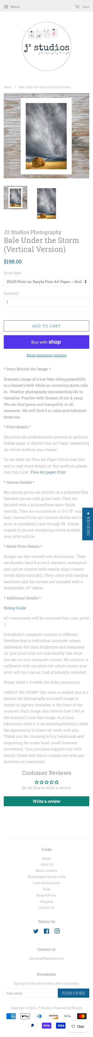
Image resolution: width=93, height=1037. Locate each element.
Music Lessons (46, 870)
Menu (15, 6)
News (46, 858)
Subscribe (73, 992)
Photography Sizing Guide (47, 877)
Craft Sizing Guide (46, 883)
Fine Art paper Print (48, 472)
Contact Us (46, 907)
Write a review (46, 801)
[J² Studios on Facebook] (46, 932)
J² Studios (44, 1008)
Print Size (12, 272)
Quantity (11, 293)
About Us (46, 864)
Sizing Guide (15, 607)
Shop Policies (46, 895)
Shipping (46, 901)
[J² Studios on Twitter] (36, 932)
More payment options (46, 355)
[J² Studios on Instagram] (57, 932)
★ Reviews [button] (88, 524)
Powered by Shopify (68, 1008)
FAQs (46, 889)
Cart (85, 6)
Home (7, 87)
